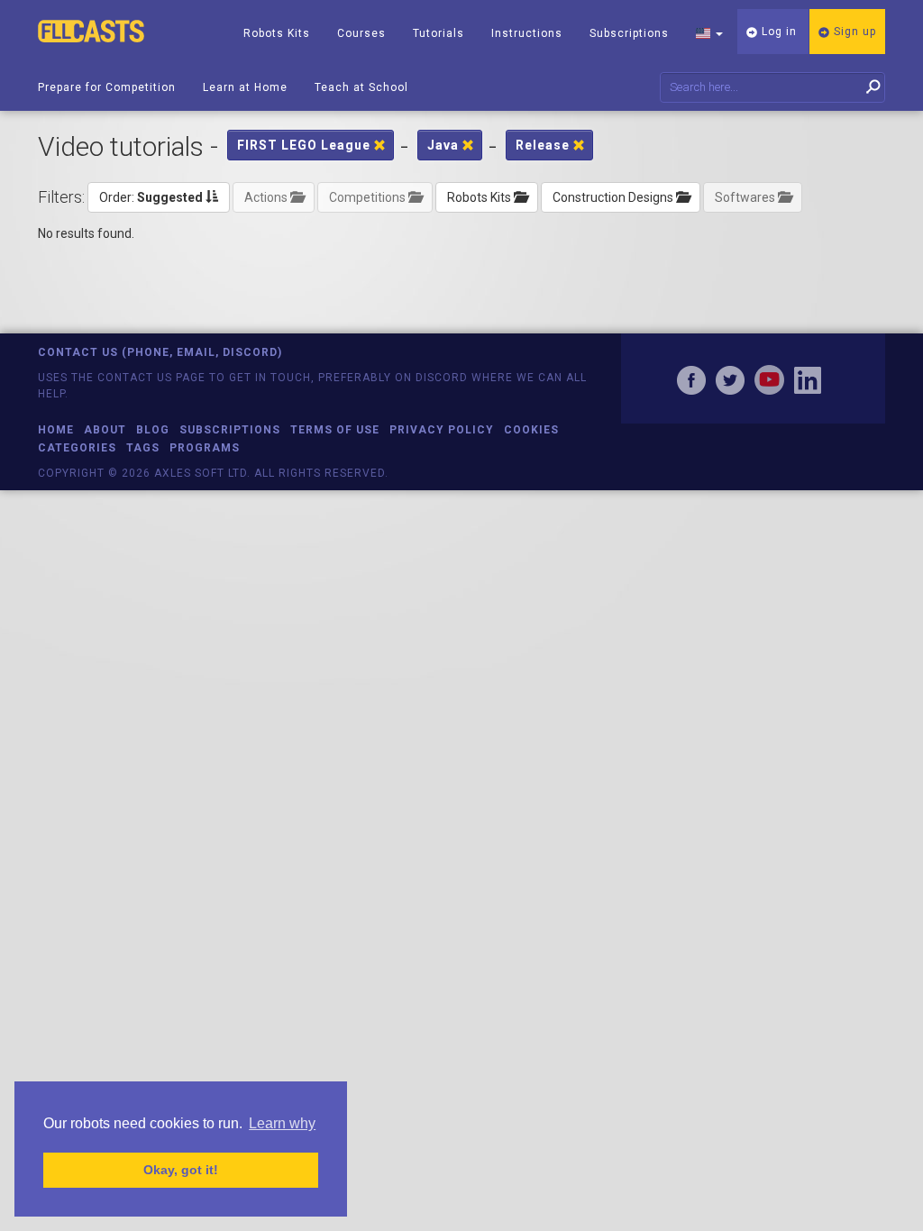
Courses (361, 33)
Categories (77, 448)
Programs (204, 448)
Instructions (526, 33)
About (105, 430)
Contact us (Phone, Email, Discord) (160, 352)
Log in (777, 31)
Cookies (531, 430)
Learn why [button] (282, 1123)
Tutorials (438, 33)
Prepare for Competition (107, 87)
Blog (152, 430)
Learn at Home (245, 87)
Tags (143, 448)
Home (56, 430)
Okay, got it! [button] (180, 1170)
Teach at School (361, 87)
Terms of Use (334, 430)
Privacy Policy (441, 430)
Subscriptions (629, 33)
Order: (151, 197)
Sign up (853, 31)
